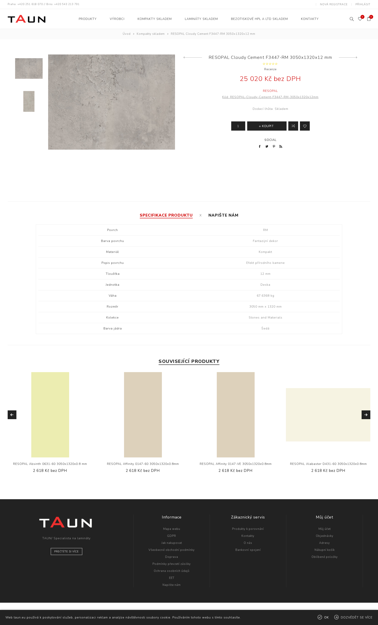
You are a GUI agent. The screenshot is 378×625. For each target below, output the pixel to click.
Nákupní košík (325, 550)
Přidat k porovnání (45, 414)
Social (270, 140)
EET (171, 578)
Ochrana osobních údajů (171, 571)
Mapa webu (171, 529)
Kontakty (248, 536)
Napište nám (172, 585)
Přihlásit (362, 4)
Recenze (270, 69)
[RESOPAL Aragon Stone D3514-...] (192, 57)
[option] (29, 71)
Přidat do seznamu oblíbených (305, 126)
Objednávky (324, 536)
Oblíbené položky (325, 557)
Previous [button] (12, 414)
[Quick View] (36, 414)
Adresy (324, 543)
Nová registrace (334, 4)
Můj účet (324, 529)
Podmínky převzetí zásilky (171, 564)
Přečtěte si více (66, 551)
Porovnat (293, 126)
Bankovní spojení (248, 550)
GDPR (171, 536)
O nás (248, 543)
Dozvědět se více (357, 617)
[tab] (166, 215)
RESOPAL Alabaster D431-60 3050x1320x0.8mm (328, 464)
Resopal (270, 91)
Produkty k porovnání (248, 529)
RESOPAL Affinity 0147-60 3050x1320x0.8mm (143, 464)
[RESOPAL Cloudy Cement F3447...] (348, 57)
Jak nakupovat (171, 543)
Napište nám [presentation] (223, 215)
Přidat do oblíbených (54, 414)
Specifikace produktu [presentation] (166, 215)
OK (326, 617)
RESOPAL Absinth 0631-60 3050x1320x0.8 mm (50, 464)
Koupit (63, 414)
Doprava (171, 557)
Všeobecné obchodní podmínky (172, 550)
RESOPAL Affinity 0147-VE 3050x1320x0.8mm (236, 464)
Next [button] (366, 414)
